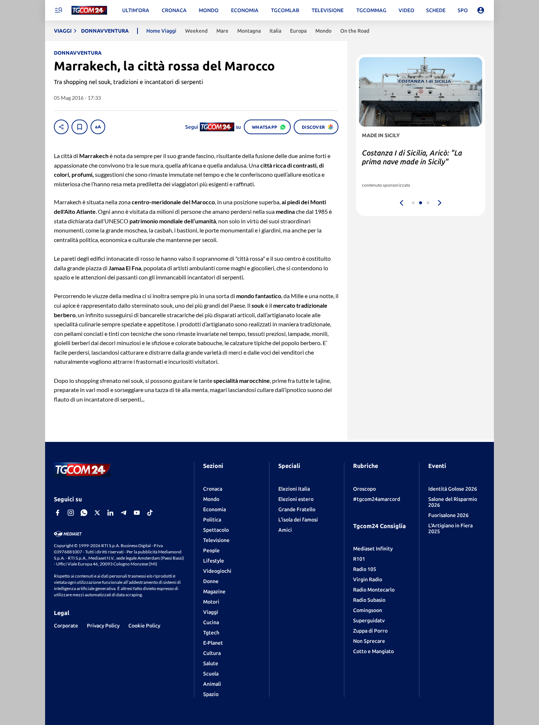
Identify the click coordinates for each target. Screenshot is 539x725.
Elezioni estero (296, 499)
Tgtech (211, 633)
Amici (285, 530)
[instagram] (70, 512)
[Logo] (89, 10)
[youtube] (136, 512)
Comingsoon (367, 610)
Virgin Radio (367, 579)
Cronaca (212, 489)
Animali (212, 684)
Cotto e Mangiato (373, 651)
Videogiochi (217, 571)
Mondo (211, 499)
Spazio (211, 694)
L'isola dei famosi (298, 520)
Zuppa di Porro (370, 631)
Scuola (211, 674)
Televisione (216, 540)
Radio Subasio (369, 600)
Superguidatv (369, 620)
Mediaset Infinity (373, 549)
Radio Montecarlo (374, 590)
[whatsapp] (84, 512)
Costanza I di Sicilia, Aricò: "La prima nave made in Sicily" (412, 157)
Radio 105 (364, 569)
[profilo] (480, 10)
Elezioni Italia (294, 489)
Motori (211, 602)
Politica (212, 520)
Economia (214, 509)
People (211, 550)
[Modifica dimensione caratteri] (98, 127)
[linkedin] (110, 512)
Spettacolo (216, 530)
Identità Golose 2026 (452, 489)
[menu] (58, 10)
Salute (210, 663)
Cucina (211, 622)
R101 (359, 559)
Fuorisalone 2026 (448, 515)
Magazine (214, 591)
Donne (211, 581)
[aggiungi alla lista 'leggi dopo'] (80, 127)
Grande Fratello (296, 509)
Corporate (66, 626)
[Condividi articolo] (61, 127)
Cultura (212, 653)
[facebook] (57, 512)
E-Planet (213, 643)
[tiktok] (150, 512)
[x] (97, 512)
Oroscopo (364, 489)
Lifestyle (213, 561)
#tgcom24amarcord (376, 499)
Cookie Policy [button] (144, 626)
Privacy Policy (103, 626)
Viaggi (210, 612)
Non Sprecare (369, 641)
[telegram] (123, 512)
